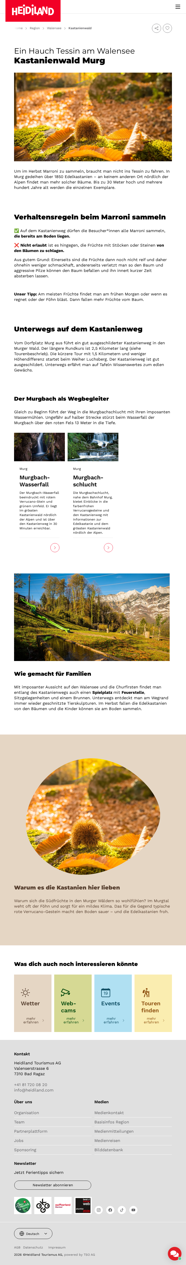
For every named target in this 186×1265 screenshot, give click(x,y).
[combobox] (33, 1233)
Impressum (57, 1247)
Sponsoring (25, 1149)
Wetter (30, 1003)
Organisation (26, 1112)
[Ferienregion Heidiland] (33, 11)
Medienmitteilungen (114, 1131)
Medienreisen (107, 1140)
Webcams (68, 1007)
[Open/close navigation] (178, 7)
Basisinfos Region (111, 1122)
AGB (17, 1247)
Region (35, 28)
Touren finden (150, 1007)
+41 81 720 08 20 (30, 1084)
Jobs (18, 1140)
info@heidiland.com (34, 1090)
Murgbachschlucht (88, 481)
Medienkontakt (109, 1112)
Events (110, 1003)
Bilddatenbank (108, 1149)
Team (19, 1122)
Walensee (54, 28)
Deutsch (32, 1234)
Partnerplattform (30, 1131)
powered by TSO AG (79, 1254)
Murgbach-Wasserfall (35, 481)
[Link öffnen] (39, 446)
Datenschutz (33, 1247)
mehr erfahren (31, 1020)
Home (18, 28)
